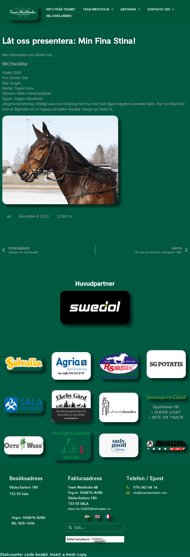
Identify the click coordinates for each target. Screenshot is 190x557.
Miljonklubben (58, 16)
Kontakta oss (159, 9)
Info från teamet (61, 9)
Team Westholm (96, 9)
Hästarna (128, 9)
